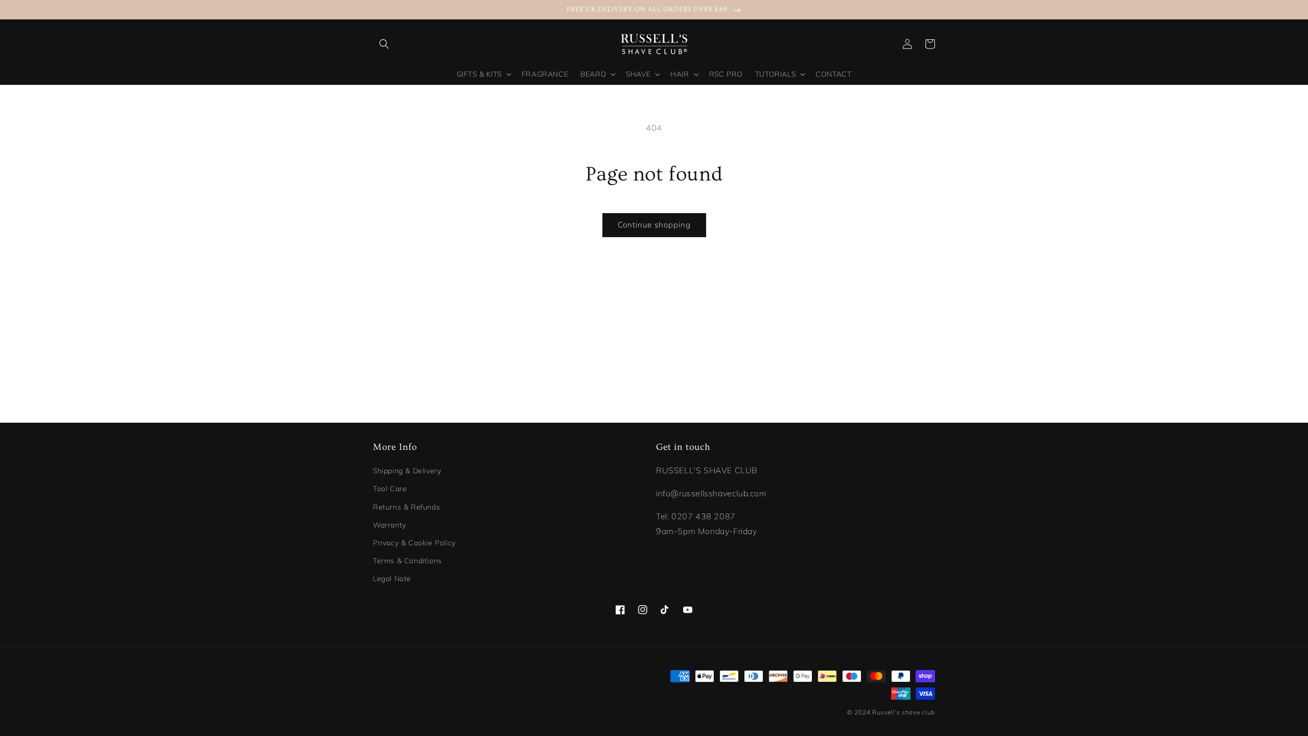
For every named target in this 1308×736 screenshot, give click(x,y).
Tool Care (390, 488)
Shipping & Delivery (407, 470)
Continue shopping (654, 224)
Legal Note (392, 578)
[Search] (384, 44)
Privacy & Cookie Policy (414, 542)
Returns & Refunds (406, 507)
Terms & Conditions (407, 560)
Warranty (389, 525)
